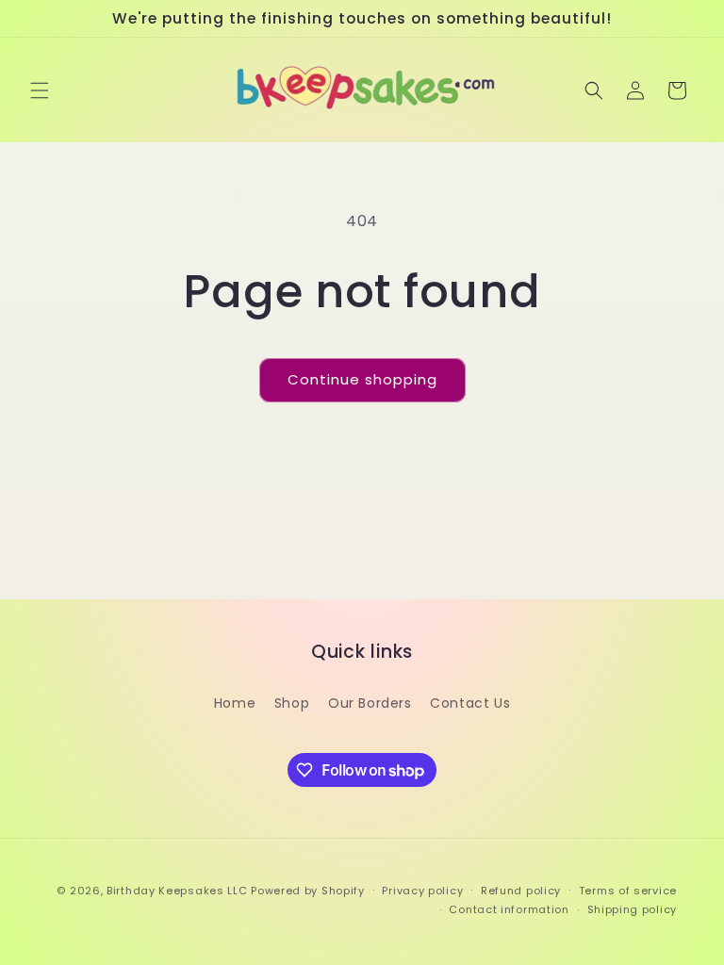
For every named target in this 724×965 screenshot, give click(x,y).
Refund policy (521, 890)
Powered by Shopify (308, 890)
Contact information (508, 909)
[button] (39, 90)
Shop (291, 703)
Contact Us (470, 703)
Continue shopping (362, 379)
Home (234, 703)
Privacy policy (422, 890)
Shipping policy (632, 909)
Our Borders (370, 703)
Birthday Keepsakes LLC (177, 890)
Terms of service (628, 890)
